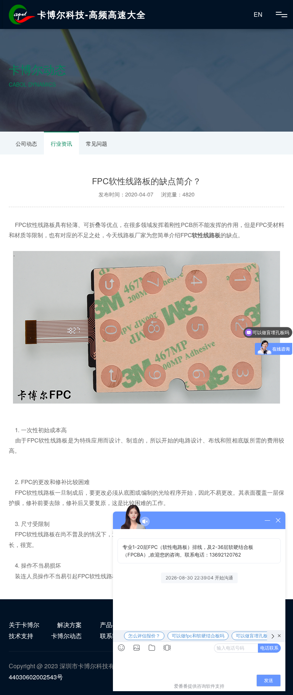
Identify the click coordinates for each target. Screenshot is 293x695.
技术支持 (21, 635)
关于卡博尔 (24, 624)
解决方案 (69, 624)
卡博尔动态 (66, 635)
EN (258, 14)
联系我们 (112, 635)
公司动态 (26, 143)
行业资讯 (61, 143)
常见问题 (96, 143)
